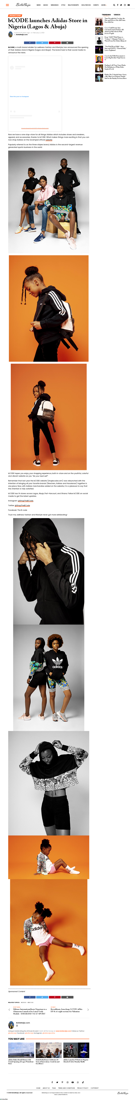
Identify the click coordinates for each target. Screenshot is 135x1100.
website (49, 140)
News (39, 5)
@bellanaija (12, 1033)
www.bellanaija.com (63, 1031)
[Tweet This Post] (42, 42)
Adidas (24, 1002)
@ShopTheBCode (25, 501)
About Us (46, 1088)
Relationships (73, 5)
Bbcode (30, 1002)
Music (45, 5)
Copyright (95, 1088)
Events (96, 5)
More (103, 5)
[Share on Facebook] (30, 42)
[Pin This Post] (55, 42)
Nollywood (86, 5)
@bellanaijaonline (48, 1033)
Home (38, 1088)
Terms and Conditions (66, 1088)
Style (63, 5)
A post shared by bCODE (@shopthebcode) (35, 128)
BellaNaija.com (22, 35)
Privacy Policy (82, 1088)
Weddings (55, 5)
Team (54, 1088)
